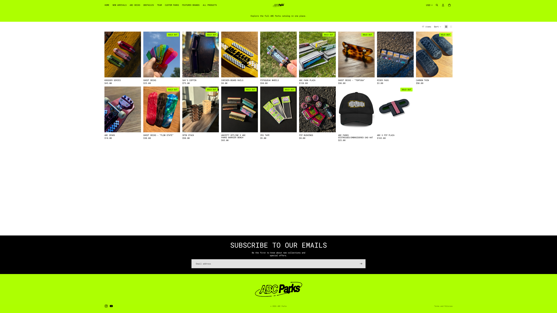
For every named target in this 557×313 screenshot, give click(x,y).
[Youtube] (111, 306)
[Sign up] (361, 264)
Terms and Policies (443, 306)
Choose (372, 128)
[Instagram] (106, 306)
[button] (437, 26)
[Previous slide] (108, 54)
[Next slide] (136, 54)
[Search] (437, 5)
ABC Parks (282, 306)
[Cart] (449, 5)
